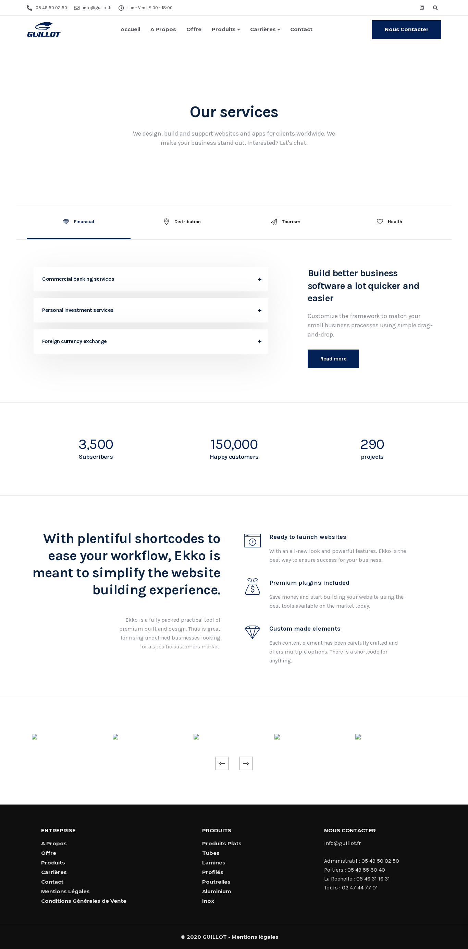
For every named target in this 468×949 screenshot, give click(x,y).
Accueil (130, 29)
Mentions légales (255, 937)
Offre (193, 29)
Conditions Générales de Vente (83, 901)
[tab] (79, 222)
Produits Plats (222, 843)
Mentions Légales (65, 891)
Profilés (212, 872)
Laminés (213, 862)
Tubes (211, 853)
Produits (224, 29)
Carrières (263, 29)
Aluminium (216, 891)
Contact (301, 29)
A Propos (163, 29)
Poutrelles (216, 881)
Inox (208, 901)
